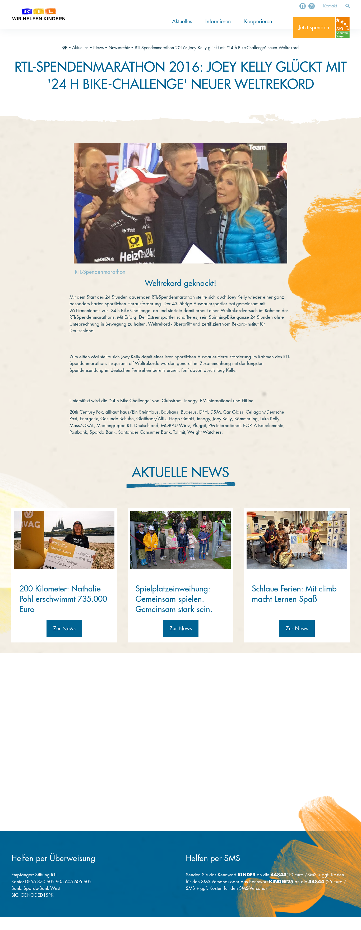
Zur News (64, 628)
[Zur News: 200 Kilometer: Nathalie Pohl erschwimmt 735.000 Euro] (64, 540)
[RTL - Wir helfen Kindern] (38, 14)
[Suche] (347, 6)
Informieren (218, 21)
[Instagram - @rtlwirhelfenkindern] (311, 6)
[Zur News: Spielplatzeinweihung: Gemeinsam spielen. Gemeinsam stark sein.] (180, 540)
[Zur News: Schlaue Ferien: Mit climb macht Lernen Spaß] (297, 540)
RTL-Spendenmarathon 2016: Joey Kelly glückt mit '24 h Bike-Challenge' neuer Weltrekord (217, 48)
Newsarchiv (119, 48)
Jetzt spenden (314, 27)
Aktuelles (182, 21)
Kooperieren (258, 21)
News (98, 48)
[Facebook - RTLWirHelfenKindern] (302, 6)
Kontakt (330, 6)
